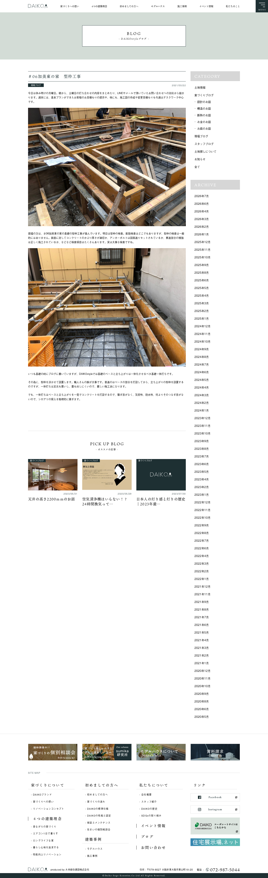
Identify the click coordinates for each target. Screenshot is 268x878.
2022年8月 (201, 533)
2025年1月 (201, 318)
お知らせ (199, 159)
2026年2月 (201, 226)
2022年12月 (202, 502)
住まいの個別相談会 (98, 829)
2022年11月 (202, 510)
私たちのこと (233, 6)
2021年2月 (201, 655)
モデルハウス (158, 6)
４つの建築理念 (47, 818)
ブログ (147, 836)
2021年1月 (201, 663)
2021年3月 (201, 648)
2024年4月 (201, 387)
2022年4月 (201, 556)
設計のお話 (204, 102)
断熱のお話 (204, 115)
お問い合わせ (153, 847)
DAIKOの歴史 (149, 808)
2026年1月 (201, 234)
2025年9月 (201, 265)
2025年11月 (202, 249)
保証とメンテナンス (98, 822)
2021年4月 (201, 640)
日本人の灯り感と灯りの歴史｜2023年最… (160, 502)
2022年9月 (201, 525)
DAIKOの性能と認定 (99, 815)
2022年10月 (202, 517)
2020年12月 (202, 671)
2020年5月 (201, 716)
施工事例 (182, 6)
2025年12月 (202, 242)
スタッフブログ (204, 144)
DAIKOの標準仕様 (97, 808)
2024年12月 (202, 326)
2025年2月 (201, 311)
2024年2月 (201, 403)
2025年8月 (201, 272)
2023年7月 (201, 456)
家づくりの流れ (96, 801)
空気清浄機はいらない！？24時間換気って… (105, 502)
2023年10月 (202, 433)
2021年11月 (202, 594)
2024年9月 (201, 349)
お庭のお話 (204, 128)
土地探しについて (205, 151)
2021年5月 (201, 632)
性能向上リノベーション (47, 854)
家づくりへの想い (69, 6)
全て (197, 167)
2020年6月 (201, 709)
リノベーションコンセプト (48, 808)
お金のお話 (204, 122)
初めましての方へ (129, 6)
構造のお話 (204, 108)
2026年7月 (201, 196)
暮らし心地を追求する (46, 847)
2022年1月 (201, 579)
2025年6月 (201, 280)
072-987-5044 (225, 870)
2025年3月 (201, 303)
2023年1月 (201, 494)
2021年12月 (202, 586)
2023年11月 (202, 425)
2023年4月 (201, 479)
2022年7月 (201, 540)
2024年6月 (201, 372)
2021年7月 (201, 617)
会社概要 (146, 794)
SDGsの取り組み (151, 815)
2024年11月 (202, 334)
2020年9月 (201, 693)
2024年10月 (202, 341)
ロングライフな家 (43, 840)
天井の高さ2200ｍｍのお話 (51, 499)
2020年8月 (201, 701)
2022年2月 (201, 571)
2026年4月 (201, 211)
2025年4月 (201, 295)
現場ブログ (201, 136)
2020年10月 (202, 686)
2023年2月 (201, 487)
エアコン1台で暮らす (45, 833)
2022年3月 (201, 563)
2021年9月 (201, 602)
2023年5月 (201, 471)
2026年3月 (201, 219)
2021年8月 (201, 609)
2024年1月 (201, 410)
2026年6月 (201, 203)
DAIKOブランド (42, 794)
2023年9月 (201, 441)
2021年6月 (201, 625)
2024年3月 (201, 395)
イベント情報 (206, 6)
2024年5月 (201, 380)
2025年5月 (201, 288)
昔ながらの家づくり (44, 826)
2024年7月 (201, 364)
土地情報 (199, 87)
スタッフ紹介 (149, 801)
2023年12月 (202, 418)
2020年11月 (202, 678)
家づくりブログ (204, 95)
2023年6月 (201, 464)
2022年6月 (201, 548)
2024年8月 (201, 357)
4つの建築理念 (99, 6)
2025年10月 (202, 257)
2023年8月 (201, 448)
